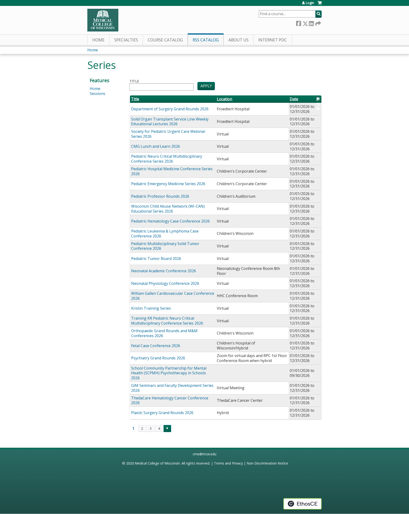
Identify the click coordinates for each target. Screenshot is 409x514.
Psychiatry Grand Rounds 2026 (158, 358)
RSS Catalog (206, 40)
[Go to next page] (167, 428)
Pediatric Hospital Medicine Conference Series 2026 (172, 171)
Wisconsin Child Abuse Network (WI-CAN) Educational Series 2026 (168, 209)
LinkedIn (311, 22)
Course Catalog (165, 40)
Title (134, 81)
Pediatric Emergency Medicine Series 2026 (168, 183)
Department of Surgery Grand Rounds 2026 (170, 109)
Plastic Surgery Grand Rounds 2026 (162, 412)
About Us (238, 40)
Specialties (126, 40)
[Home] (102, 20)
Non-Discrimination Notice (267, 463)
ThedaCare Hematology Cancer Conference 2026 (169, 400)
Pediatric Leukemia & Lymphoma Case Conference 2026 (165, 233)
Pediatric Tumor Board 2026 (156, 258)
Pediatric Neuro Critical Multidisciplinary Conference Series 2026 (166, 159)
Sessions (97, 93)
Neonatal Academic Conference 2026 (163, 270)
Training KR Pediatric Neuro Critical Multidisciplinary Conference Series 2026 (167, 321)
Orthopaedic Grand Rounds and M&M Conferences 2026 (164, 333)
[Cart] (320, 4)
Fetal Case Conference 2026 (155, 345)
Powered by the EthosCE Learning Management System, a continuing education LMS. (302, 504)
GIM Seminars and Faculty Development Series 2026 (172, 388)
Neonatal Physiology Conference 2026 (165, 283)
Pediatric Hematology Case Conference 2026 (170, 221)
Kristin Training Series (151, 308)
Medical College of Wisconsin (157, 463)
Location (224, 99)
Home (98, 40)
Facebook (298, 22)
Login (310, 2)
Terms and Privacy (228, 463)
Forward (317, 22)
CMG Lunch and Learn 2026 (155, 146)
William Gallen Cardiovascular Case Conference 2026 (172, 296)
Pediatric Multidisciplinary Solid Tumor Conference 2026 (165, 246)
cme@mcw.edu (204, 454)
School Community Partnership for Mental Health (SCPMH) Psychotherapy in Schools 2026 (168, 373)
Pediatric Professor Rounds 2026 (160, 196)
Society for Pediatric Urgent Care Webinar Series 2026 (168, 134)
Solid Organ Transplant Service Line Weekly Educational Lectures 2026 (170, 121)
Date (294, 99)
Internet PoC (272, 40)
